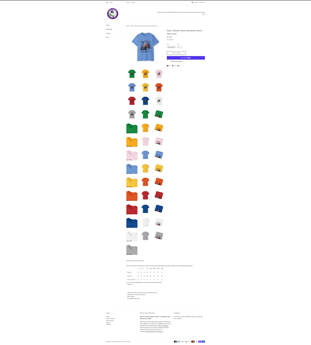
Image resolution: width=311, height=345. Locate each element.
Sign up (133, 2)
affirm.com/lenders (163, 325)
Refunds (108, 324)
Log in (128, 2)
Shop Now (109, 29)
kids (107, 37)
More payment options (176, 61)
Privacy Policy (110, 320)
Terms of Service (110, 318)
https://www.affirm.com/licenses (154, 331)
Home (108, 25)
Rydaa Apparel (117, 341)
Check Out (202, 2)
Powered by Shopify (125, 341)
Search (108, 316)
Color (168, 44)
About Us (108, 322)
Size (178, 44)
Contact (108, 33)
